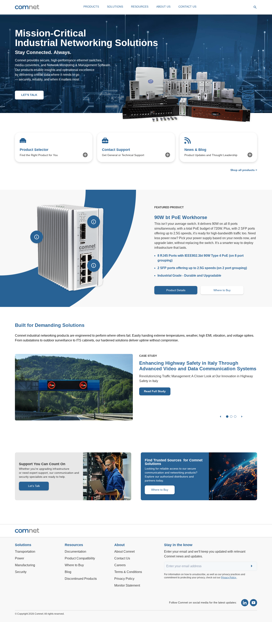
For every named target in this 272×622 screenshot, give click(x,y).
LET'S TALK (29, 94)
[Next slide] (242, 416)
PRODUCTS (91, 6)
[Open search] (255, 7)
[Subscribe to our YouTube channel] (253, 602)
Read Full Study (155, 391)
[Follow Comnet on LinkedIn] (244, 602)
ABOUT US (163, 6)
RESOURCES (139, 6)
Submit (252, 566)
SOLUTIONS (115, 6)
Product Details (175, 290)
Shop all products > (243, 170)
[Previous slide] (220, 416)
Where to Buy (222, 290)
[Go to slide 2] (231, 416)
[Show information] (36, 237)
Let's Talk (34, 485)
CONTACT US (187, 6)
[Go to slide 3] (235, 416)
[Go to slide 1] (227, 416)
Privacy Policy (229, 577)
